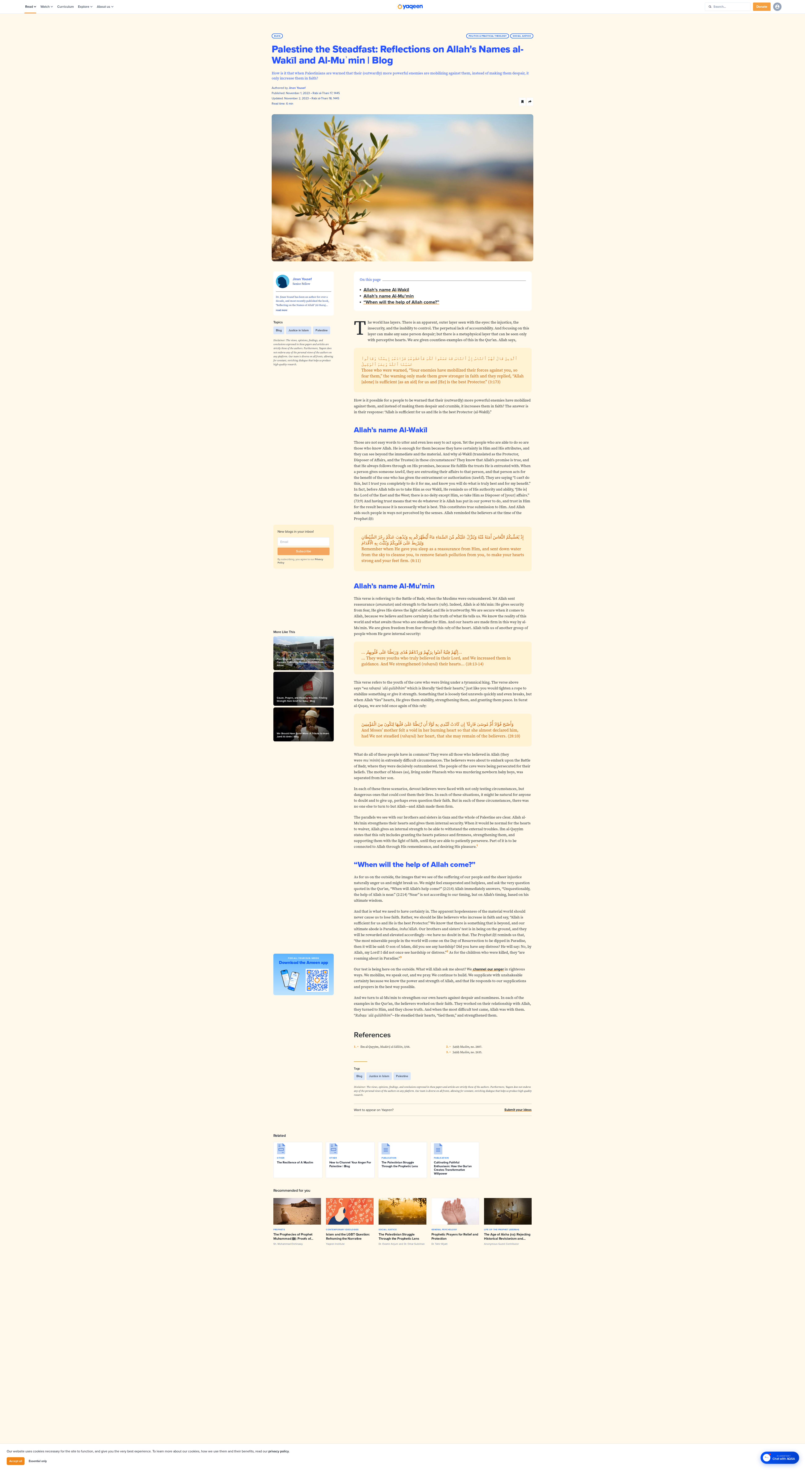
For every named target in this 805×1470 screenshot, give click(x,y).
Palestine (322, 330)
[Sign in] (777, 7)
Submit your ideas (518, 1109)
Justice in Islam (298, 330)
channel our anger (488, 969)
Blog (279, 330)
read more (281, 310)
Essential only (38, 1461)
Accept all (15, 1461)
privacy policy (278, 1451)
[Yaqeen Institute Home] (410, 6)
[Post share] (530, 101)
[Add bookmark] (522, 101)
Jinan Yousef (297, 88)
